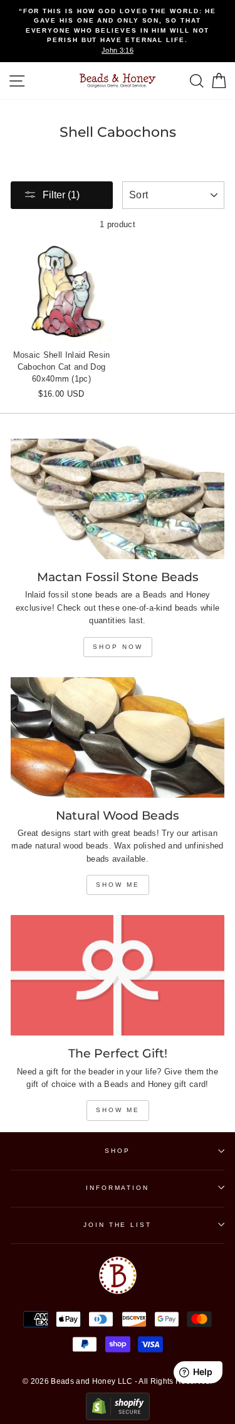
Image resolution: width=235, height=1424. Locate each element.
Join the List (117, 1224)
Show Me (118, 884)
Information (117, 1187)
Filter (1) (61, 195)
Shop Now (118, 646)
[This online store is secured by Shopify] (118, 1417)
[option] (117, 31)
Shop (117, 1150)
